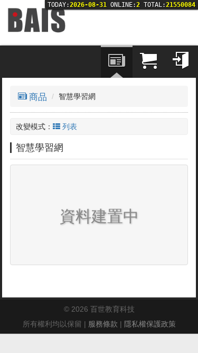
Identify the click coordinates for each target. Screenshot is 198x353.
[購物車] (148, 62)
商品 (38, 97)
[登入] (180, 62)
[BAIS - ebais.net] (36, 19)
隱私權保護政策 (150, 324)
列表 (69, 126)
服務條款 (103, 324)
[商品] (117, 62)
